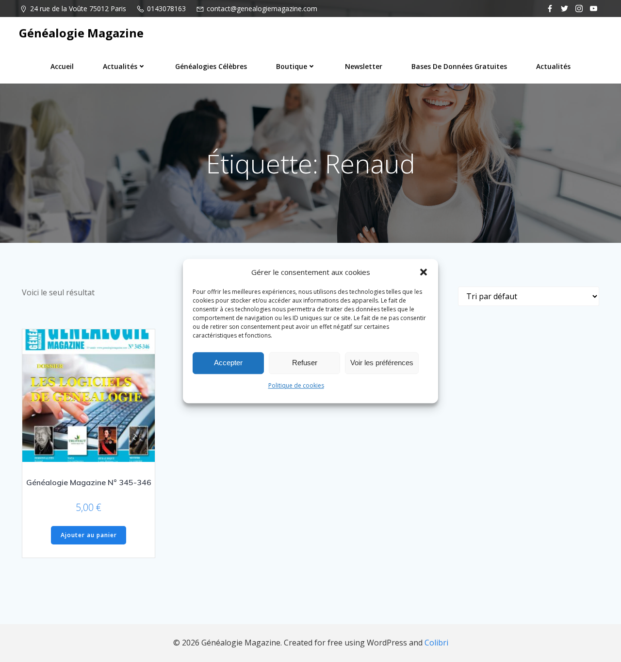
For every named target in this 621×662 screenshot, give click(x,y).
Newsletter (363, 66)
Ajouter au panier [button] (89, 535)
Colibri (436, 642)
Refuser (304, 362)
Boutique (291, 66)
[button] (423, 272)
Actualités (120, 66)
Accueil (62, 66)
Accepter (228, 362)
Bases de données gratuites (459, 66)
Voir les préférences (381, 362)
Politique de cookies (296, 385)
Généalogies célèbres (211, 66)
